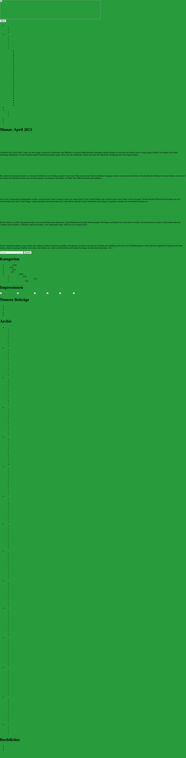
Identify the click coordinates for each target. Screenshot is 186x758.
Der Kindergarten (12, 34)
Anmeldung (10, 123)
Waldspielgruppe (11, 110)
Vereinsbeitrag (21, 103)
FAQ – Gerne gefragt (18, 48)
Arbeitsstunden (21, 50)
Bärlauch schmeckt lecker (22, 165)
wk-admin (16, 148)
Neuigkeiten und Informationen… (28, 80)
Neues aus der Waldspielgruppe (17, 308)
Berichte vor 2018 (17, 116)
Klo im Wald (20, 75)
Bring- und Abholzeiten (24, 55)
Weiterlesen (145, 155)
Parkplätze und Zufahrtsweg (26, 85)
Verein (7, 272)
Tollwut (18, 98)
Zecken (18, 105)
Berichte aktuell (16, 112)
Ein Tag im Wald (17, 37)
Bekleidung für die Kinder (25, 53)
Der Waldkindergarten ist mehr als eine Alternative (25, 306)
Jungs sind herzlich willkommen (28, 142)
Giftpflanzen (20, 71)
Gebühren (19, 66)
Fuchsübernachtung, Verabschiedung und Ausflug (25, 310)
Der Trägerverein (17, 30)
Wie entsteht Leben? (17, 188)
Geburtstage (20, 64)
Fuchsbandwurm (22, 62)
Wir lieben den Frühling (21, 235)
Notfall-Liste (20, 82)
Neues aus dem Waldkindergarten (18, 313)
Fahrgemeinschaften (23, 57)
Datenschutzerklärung (14, 746)
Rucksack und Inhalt (23, 89)
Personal (13, 43)
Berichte (8, 107)
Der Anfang (15, 27)
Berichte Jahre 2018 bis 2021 (21, 114)
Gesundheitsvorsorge (23, 69)
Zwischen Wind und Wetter (16, 315)
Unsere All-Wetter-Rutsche (23, 212)
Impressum (9, 750)
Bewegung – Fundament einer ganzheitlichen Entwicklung (33, 41)
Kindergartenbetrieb (23, 73)
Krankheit (19, 78)
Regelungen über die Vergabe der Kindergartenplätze (36, 87)
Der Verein (9, 25)
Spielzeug (19, 91)
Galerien (8, 121)
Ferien (17, 59)
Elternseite (9, 119)
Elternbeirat (14, 46)
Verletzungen (20, 100)
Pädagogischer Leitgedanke (21, 39)
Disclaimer (9, 748)
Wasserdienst (20, 94)
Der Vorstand (15, 32)
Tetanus (18, 96)
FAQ (7, 267)
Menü (3, 21)
